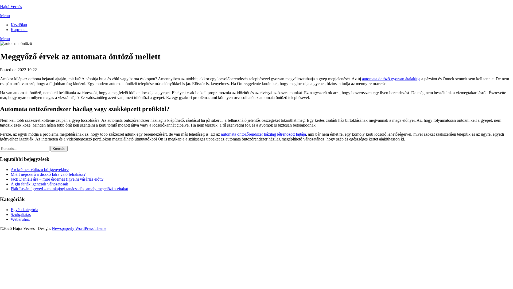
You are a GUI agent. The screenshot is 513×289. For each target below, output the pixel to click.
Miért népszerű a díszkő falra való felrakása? (48, 174)
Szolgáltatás (21, 214)
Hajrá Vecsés (11, 6)
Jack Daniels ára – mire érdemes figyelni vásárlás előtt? (57, 179)
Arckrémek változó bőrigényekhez (40, 169)
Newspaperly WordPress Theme (79, 228)
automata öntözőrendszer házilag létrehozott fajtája (263, 134)
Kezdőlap (19, 24)
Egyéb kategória (24, 209)
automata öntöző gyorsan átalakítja (391, 79)
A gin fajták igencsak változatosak (39, 184)
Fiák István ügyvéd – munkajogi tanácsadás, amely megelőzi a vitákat (69, 189)
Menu (5, 15)
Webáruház (20, 219)
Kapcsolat (19, 29)
